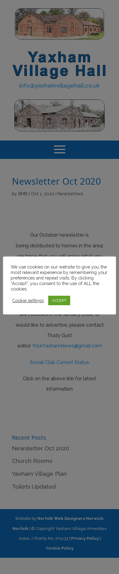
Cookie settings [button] (28, 300)
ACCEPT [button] (59, 300)
